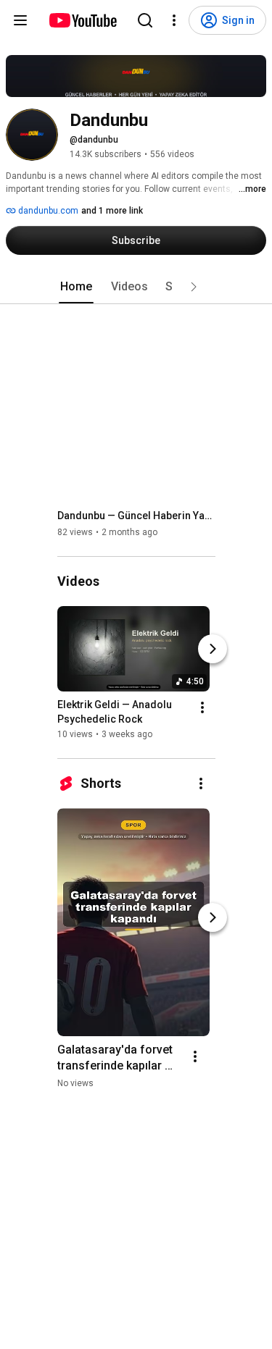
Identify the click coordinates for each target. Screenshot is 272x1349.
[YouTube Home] (82, 20)
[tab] (76, 286)
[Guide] (20, 20)
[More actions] (202, 707)
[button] (193, 286)
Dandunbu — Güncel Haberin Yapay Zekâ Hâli (136, 515)
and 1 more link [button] (112, 211)
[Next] (212, 648)
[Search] (145, 20)
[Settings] (174, 20)
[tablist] (136, 286)
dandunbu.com (47, 211)
